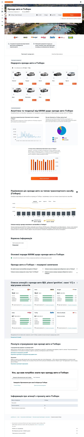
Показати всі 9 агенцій (16, 337)
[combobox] (14, 11)
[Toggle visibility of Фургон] (64, 138)
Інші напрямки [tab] (36, 377)
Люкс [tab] (54, 201)
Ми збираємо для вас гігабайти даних (21, 431)
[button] (2, 2)
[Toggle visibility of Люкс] (54, 139)
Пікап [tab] (50, 201)
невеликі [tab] (35, 201)
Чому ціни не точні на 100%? (19, 433)
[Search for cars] (2, 11)
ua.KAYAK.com (13, 417)
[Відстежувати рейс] (2, 18)
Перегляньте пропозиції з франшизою (19, 363)
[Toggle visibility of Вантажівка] (65, 139)
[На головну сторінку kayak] (9, 2)
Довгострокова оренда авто (40, 385)
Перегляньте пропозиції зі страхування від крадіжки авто (24, 354)
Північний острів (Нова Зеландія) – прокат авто (41, 417)
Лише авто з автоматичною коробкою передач (71, 18)
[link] (44, 178)
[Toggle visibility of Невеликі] (55, 138)
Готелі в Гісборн (17, 385)
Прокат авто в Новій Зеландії (26, 417)
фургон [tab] (45, 201)
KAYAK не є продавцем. (17, 428)
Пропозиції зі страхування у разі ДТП (19, 352)
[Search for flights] (2, 6)
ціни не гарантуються (40, 424)
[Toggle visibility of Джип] (54, 141)
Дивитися (21, 83)
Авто (18, 417)
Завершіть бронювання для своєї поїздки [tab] (22, 377)
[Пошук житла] (2, 8)
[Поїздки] (2, 21)
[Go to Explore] (2, 15)
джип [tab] (40, 201)
